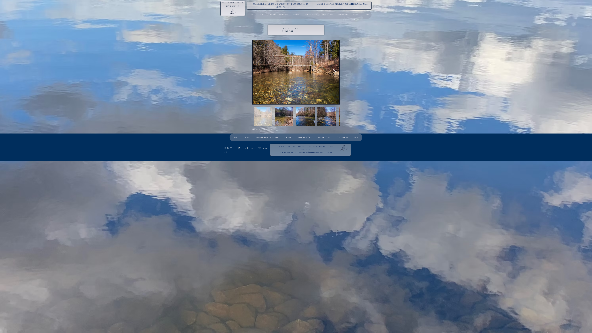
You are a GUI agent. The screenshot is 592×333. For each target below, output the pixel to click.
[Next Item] (334, 72)
